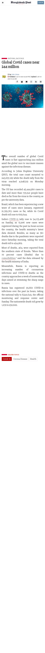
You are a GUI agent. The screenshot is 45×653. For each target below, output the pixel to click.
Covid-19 (7, 359)
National (11, 58)
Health (33, 359)
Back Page (20, 58)
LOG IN (41, 2)
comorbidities (8, 258)
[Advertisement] (22, 34)
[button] (3, 2)
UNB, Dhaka (15, 74)
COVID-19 (14, 219)
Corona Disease (20, 359)
